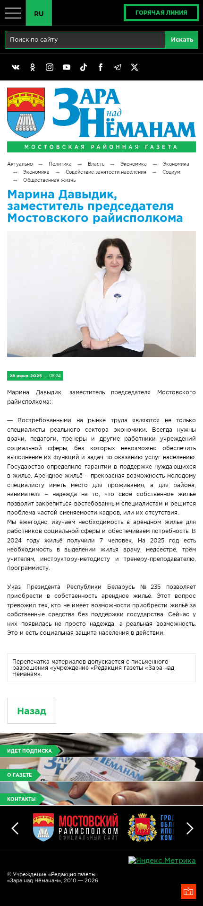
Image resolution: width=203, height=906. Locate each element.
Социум (171, 172)
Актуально (20, 164)
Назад (31, 710)
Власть (96, 164)
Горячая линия (161, 12)
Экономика (133, 164)
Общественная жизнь (49, 180)
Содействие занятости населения (106, 172)
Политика (60, 164)
